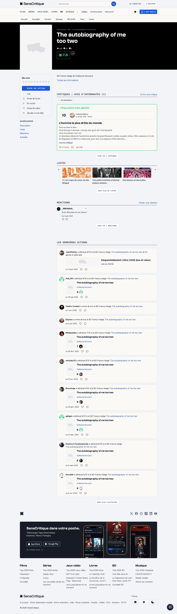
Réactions (63, 202)
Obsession (24, 574)
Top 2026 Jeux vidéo (75, 570)
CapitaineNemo (82, 114)
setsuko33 (71, 360)
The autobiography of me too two (84, 29)
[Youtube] (155, 514)
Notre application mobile (41, 602)
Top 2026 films (26, 570)
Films (23, 565)
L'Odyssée (24, 578)
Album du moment (143, 582)
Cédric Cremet (73, 306)
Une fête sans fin (120, 574)
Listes (61, 162)
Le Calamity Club (97, 574)
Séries (47, 565)
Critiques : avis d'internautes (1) (81, 94)
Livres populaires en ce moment (100, 586)
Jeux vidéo (73, 565)
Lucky (46, 578)
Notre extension (61, 602)
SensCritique (61, 29)
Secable (69, 474)
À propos (24, 602)
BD (69, 29)
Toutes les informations (67, 80)
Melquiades (71, 333)
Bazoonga (70, 388)
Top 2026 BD (118, 570)
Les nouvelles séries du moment (53, 583)
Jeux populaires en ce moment (76, 586)
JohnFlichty (71, 252)
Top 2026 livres (96, 570)
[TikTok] (146, 514)
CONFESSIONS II (143, 574)
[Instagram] (141, 514)
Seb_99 (69, 278)
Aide (72, 602)
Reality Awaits (141, 578)
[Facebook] (136, 514)
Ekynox (69, 319)
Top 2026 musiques (144, 570)
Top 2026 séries (50, 570)
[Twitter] (131, 514)
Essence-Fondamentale (77, 444)
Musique (141, 565)
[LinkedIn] (150, 514)
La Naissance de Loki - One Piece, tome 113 (122, 579)
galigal (69, 416)
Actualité (24, 582)
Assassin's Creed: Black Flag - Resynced (77, 579)
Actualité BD (118, 584)
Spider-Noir (48, 574)
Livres (93, 565)
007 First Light (72, 574)
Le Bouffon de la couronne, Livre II (97, 579)
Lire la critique (66, 142)
